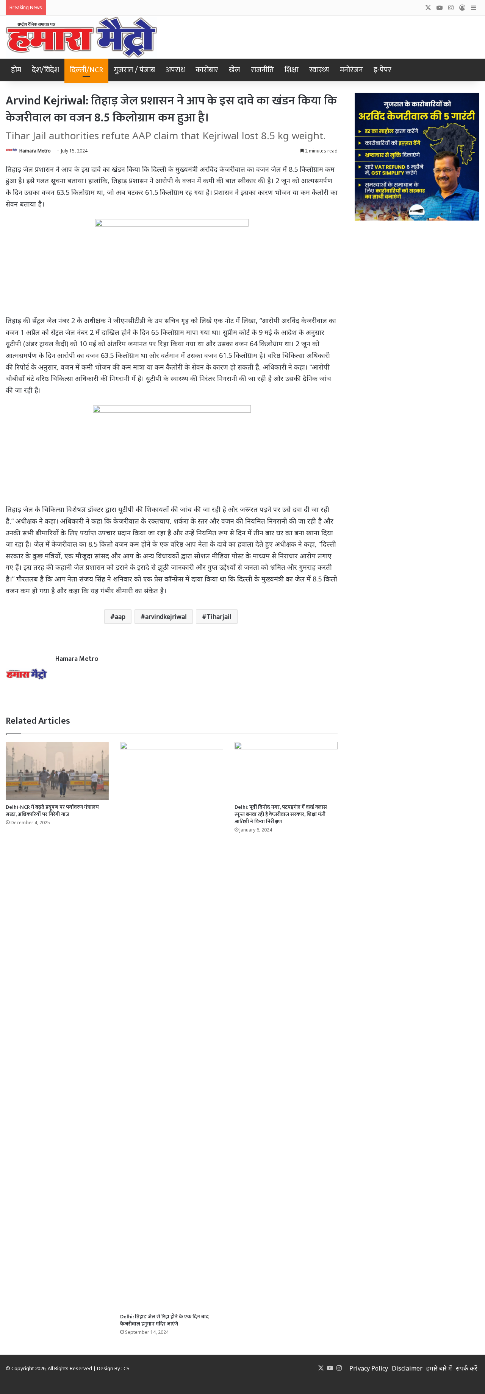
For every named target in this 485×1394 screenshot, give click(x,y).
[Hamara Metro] (81, 37)
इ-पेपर (382, 70)
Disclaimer (407, 1368)
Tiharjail (219, 616)
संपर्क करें (466, 1368)
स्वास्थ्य (319, 70)
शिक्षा (292, 70)
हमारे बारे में (439, 1368)
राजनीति (262, 70)
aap (120, 616)
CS (127, 1368)
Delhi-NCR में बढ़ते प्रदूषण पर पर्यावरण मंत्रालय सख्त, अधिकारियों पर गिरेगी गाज (52, 811)
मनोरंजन (351, 70)
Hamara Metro (35, 151)
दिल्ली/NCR (86, 70)
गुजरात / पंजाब (134, 70)
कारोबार (207, 70)
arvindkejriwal (166, 616)
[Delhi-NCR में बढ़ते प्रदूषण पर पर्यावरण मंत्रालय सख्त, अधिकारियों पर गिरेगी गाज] (57, 771)
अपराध (175, 70)
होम (16, 70)
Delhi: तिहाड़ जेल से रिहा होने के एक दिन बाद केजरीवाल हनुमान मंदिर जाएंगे (164, 1320)
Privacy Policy (368, 1368)
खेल (234, 70)
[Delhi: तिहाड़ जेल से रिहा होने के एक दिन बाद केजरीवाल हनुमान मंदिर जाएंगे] (171, 1025)
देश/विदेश (45, 70)
